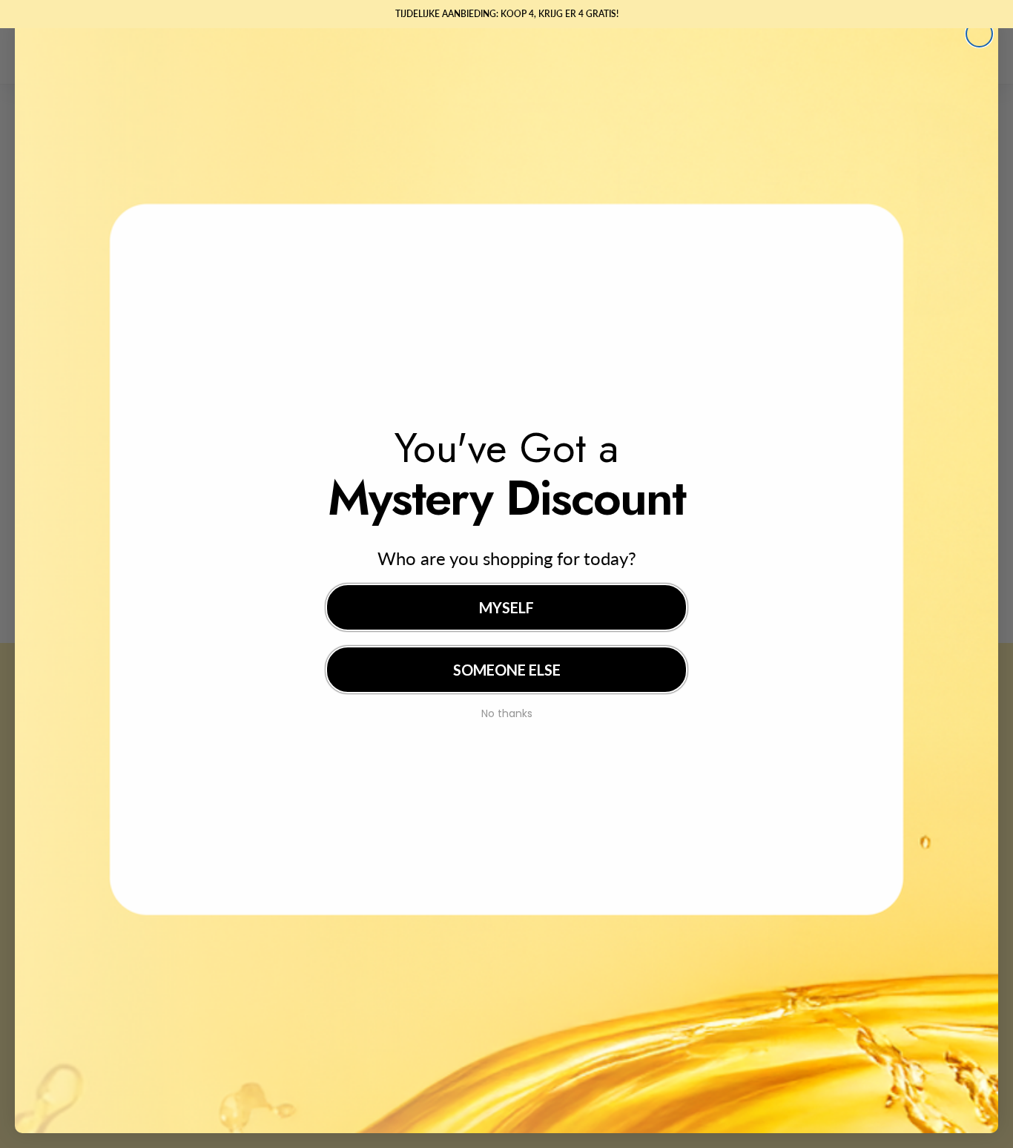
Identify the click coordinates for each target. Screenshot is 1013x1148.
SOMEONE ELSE (507, 670)
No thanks (506, 712)
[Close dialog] (979, 34)
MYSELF (506, 607)
